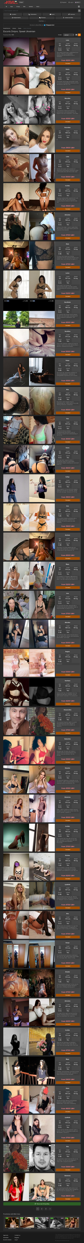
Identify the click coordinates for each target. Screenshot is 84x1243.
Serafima (67, 331)
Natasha (67, 768)
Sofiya (67, 477)
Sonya (67, 943)
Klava (67, 1088)
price (53, 14)
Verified (31, 6)
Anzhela (67, 535)
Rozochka (67, 127)
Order (60, 35)
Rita (67, 389)
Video (37, 6)
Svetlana (67, 681)
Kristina (67, 855)
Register (64, 2)
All (6, 6)
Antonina (67, 215)
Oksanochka (67, 710)
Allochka (67, 622)
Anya (67, 244)
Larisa (67, 273)
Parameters (34, 14)
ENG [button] (78, 2)
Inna (67, 506)
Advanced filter (69, 17)
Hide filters (41, 21)
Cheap (18, 6)
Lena (67, 40)
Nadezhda (67, 739)
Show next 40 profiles (43, 1204)
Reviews (43, 17)
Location (14, 14)
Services (72, 14)
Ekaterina (67, 797)
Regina (67, 651)
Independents (17, 17)
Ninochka (67, 98)
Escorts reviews (7, 1239)
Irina (67, 593)
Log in (71, 2)
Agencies (5, 1235)
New (11, 6)
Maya (67, 564)
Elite (24, 6)
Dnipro (21, 2)
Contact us (17, 1235)
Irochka (67, 186)
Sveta (67, 69)
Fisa (67, 418)
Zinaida (67, 972)
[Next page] (50, 1208)
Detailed (67, 63)
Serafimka (67, 302)
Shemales (6, 1237)
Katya (67, 360)
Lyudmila (67, 884)
